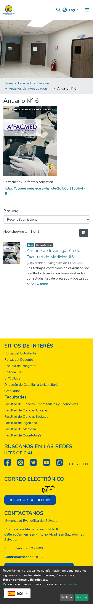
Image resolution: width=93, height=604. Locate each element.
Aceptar (81, 597)
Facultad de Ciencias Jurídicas (26, 410)
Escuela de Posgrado (20, 366)
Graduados (12, 391)
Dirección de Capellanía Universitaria (31, 384)
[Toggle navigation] (87, 10)
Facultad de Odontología (22, 435)
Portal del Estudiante (20, 353)
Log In (74, 10)
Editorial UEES (15, 372)
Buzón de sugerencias (30, 500)
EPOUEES (12, 378)
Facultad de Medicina (34, 83)
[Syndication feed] (83, 233)
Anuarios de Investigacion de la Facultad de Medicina (30, 88)
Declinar (66, 597)
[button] (64, 10)
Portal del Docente (18, 359)
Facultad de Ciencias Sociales (26, 416)
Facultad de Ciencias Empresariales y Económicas (41, 404)
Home (8, 83)
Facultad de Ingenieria (20, 423)
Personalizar (11, 597)
